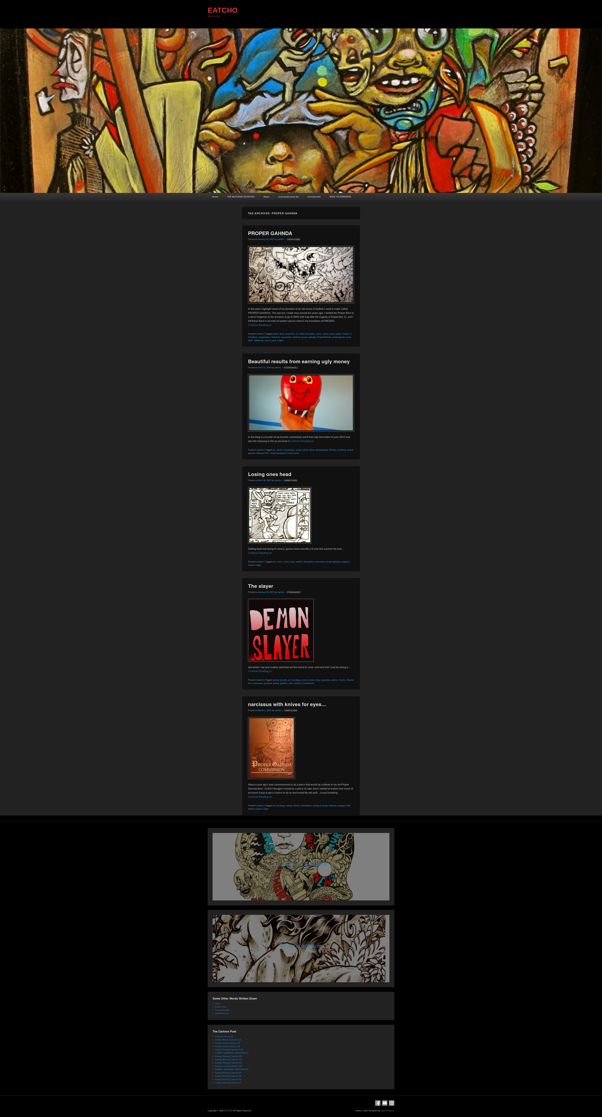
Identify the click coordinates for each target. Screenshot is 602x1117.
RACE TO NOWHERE (340, 196)
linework (275, 337)
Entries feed (220, 1007)
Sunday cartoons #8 (224, 1036)
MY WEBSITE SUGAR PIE (301, 864)
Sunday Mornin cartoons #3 (227, 1043)
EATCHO (223, 10)
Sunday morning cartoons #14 (228, 1066)
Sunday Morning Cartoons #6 (228, 1079)
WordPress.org (221, 1013)
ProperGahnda (324, 337)
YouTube (384, 1103)
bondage (296, 680)
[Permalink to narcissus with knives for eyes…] (271, 780)
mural (298, 450)
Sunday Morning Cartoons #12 (228, 1059)
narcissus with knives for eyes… (287, 704)
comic (319, 334)
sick (291, 683)
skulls (251, 809)
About (266, 196)
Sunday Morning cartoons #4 (228, 1073)
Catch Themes (387, 1110)
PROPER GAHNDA (270, 233)
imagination (264, 337)
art (297, 334)
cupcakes (325, 680)
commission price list (288, 196)
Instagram (391, 1103)
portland (342, 450)
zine (267, 340)
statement (258, 340)
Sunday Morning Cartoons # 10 (229, 1049)
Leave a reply (293, 239)
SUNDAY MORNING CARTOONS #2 (231, 1069)
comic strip (328, 334)
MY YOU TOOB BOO (301, 946)
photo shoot (308, 450)
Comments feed (222, 1010)
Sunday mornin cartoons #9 (227, 1046)
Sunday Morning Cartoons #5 (228, 1076)
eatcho (280, 239)
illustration (289, 450)
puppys (345, 562)
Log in (217, 1003)
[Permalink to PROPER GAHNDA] (301, 304)
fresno (346, 334)
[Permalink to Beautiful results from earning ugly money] (301, 433)
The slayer (260, 585)
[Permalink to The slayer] (281, 663)
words (297, 683)
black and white (306, 334)
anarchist (289, 334)
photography (322, 450)
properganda (338, 337)
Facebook (377, 1103)
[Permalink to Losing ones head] (279, 545)
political (296, 337)
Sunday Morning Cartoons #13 (228, 1063)
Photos (332, 450)
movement (286, 337)
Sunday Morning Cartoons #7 (228, 1083)
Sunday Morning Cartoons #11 (228, 1056)
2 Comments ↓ (291, 367)
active (275, 334)
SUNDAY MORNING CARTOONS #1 (231, 1053)
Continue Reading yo (260, 325)
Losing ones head (269, 474)
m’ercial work (314, 196)
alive (282, 334)
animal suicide (280, 680)
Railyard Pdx (262, 453)
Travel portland (277, 453)
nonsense (320, 562)
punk (348, 337)
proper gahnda (308, 337)
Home (215, 196)
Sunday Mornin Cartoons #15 (228, 1040)
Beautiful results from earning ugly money (299, 361)
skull (250, 340)
